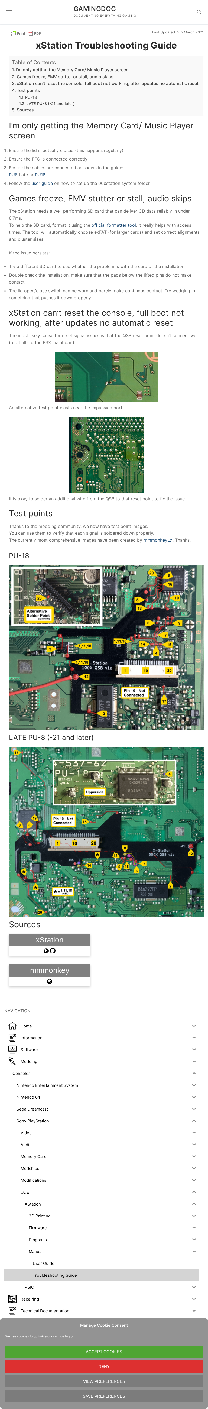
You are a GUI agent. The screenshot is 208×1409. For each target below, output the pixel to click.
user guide (42, 183)
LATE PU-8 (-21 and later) (50, 103)
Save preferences (104, 1396)
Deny (104, 1366)
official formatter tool (114, 225)
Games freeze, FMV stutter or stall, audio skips (65, 76)
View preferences (104, 1381)
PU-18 (31, 97)
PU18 (40, 174)
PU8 (14, 174)
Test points (28, 90)
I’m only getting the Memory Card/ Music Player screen (72, 69)
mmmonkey (155, 540)
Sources (25, 110)
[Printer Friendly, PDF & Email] (26, 33)
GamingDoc (95, 9)
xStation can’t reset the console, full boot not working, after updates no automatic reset (108, 83)
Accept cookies (104, 1351)
